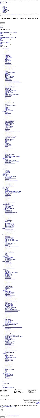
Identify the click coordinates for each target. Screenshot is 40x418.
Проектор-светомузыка (9, 359)
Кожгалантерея (7, 143)
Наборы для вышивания (9, 363)
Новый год (6, 356)
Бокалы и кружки (8, 66)
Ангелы (6, 114)
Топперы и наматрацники (9, 252)
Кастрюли (6, 71)
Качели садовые (7, 276)
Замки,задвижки (7, 294)
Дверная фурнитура (8, 210)
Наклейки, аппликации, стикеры (10, 120)
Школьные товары (8, 157)
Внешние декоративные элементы (11, 330)
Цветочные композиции (9, 233)
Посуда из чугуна (8, 91)
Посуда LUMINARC (8, 89)
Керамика (4, 158)
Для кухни (6, 235)
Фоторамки (7, 130)
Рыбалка (6, 283)
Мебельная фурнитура (8, 213)
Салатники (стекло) (8, 95)
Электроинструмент (8, 312)
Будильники (7, 216)
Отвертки (6, 302)
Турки (6, 106)
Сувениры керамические (9, 126)
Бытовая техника (5, 256)
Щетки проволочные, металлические (11, 311)
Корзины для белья (8, 244)
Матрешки (6, 119)
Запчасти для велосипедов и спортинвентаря (13, 191)
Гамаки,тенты (7, 271)
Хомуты (6, 349)
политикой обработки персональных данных (8, 406)
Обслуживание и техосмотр (9, 339)
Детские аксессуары (8, 140)
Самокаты (6, 199)
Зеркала (6, 141)
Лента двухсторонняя (8, 338)
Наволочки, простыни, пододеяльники (11, 246)
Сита (5, 97)
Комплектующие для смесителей (10, 176)
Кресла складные (8, 278)
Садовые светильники (8, 284)
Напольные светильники (9, 182)
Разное (6, 53)
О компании (4, 7)
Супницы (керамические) (9, 102)
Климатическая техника (9, 257)
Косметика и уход (8, 144)
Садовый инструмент (8, 286)
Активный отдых (8, 262)
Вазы (3, 222)
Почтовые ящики (8, 250)
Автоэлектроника (8, 328)
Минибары (6, 82)
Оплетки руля (7, 340)
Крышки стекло (7, 78)
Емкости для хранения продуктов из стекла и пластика (14, 69)
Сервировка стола (8, 96)
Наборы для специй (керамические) (11, 86)
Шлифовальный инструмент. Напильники (12, 310)
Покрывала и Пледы (8, 248)
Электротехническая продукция (10, 324)
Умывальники (7, 288)
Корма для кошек (8, 207)
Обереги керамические (9, 122)
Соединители (7, 179)
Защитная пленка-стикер (9, 238)
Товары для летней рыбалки (10, 202)
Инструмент (4, 290)
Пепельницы (4, 173)
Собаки (6, 168)
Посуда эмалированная (9, 92)
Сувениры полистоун (8, 127)
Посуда (6, 370)
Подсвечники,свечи (8, 124)
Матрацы (6, 245)
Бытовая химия (7, 236)
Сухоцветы (7, 232)
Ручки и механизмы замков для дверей (11, 214)
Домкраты (6, 332)
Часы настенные (7, 218)
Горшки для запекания (9, 67)
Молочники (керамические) (9, 84)
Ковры (6, 241)
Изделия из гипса (5, 48)
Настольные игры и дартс (9, 121)
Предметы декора (5, 174)
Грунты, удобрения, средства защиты (11, 272)
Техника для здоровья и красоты (10, 259)
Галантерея (4, 133)
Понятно (2, 407)
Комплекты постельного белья (10, 243)
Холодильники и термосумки (10, 348)
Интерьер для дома (8, 315)
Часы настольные (8, 219)
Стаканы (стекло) (8, 99)
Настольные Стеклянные (9, 227)
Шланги (6, 289)
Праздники (4, 353)
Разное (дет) (7, 266)
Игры (6, 354)
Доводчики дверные (8, 211)
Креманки (6, 75)
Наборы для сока (8, 85)
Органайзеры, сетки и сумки (10, 341)
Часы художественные (8, 220)
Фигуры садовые (8, 162)
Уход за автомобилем (8, 347)
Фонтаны (6, 128)
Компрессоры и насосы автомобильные (12, 335)
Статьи (3, 385)
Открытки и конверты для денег (10, 357)
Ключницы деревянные (9, 118)
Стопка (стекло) (7, 101)
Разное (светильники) (8, 185)
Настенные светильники (9, 183)
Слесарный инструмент (9, 304)
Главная (3, 6)
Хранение (6, 254)
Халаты (6, 253)
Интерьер (6, 50)
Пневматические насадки (9, 343)
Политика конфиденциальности (8, 387)
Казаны (6, 70)
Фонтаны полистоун (8, 64)
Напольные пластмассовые (9, 225)
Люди (6, 51)
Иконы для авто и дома (9, 374)
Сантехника (4, 175)
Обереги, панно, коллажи (9, 369)
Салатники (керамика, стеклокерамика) (12, 94)
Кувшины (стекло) (8, 79)
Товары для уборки (8, 322)
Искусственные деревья (9, 229)
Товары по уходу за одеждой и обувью (11, 323)
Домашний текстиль (6, 151)
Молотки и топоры (8, 299)
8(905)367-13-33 (3, 1)
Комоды (6, 242)
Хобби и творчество (8, 366)
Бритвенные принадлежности (10, 137)
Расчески (6, 146)
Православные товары (6, 373)
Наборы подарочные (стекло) (10, 87)
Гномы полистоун (8, 56)
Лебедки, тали (7, 337)
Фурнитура (4, 209)
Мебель (6, 61)
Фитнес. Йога (7, 203)
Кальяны (6, 112)
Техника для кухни (8, 260)
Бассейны (6, 189)
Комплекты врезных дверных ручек (11, 212)
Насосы (6, 198)
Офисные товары (8, 155)
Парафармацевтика (8, 145)
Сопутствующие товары (9, 305)
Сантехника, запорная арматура (10, 178)
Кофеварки (6, 73)
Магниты (4, 169)
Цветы (3, 228)
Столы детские (7, 267)
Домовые (6, 117)
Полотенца (6, 249)
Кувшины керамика (8, 80)
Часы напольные (8, 217)
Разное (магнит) (7, 172)
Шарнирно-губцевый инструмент (11, 309)
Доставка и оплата (5, 10)
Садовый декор (7, 285)
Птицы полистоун (8, 62)
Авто (3, 326)
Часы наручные (7, 148)
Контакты (4, 12)
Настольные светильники (9, 184)
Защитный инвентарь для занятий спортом (12, 192)
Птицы (6, 52)
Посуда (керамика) (8, 88)
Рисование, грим (8, 365)
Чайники (6, 108)
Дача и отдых (4, 269)
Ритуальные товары (8, 231)
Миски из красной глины (9, 83)
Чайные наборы (7, 109)
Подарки (4, 111)
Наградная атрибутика (9, 355)
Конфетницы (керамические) (10, 72)
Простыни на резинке (8, 251)
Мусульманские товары (6, 367)
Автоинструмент (8, 291)
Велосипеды (7, 190)
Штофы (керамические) (9, 110)
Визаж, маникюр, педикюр (9, 139)
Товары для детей (5, 261)
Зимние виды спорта (8, 193)
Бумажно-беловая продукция (10, 154)
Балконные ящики (8, 314)
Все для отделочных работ (9, 293)
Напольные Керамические (9, 223)
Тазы (5, 318)
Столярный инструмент (9, 306)
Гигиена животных (8, 206)
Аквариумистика (8, 113)
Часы (3, 215)
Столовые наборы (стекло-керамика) (11, 100)
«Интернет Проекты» (38, 403)
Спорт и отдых (5, 188)
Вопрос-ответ (4, 9)
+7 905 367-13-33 (5, 396)
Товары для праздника (9, 360)
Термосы (6, 104)
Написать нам (2, 3)
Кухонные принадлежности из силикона (12, 81)
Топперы (6, 361)
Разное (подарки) (8, 125)
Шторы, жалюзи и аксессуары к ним (11, 152)
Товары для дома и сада (9, 320)
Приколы (6, 358)
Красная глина (7, 74)
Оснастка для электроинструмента (11, 301)
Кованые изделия (5, 325)
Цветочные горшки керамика (10, 163)
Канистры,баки (7, 316)
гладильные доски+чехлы (9, 237)
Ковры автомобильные (9, 334)
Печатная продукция (8, 265)
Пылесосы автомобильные (9, 345)
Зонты (6, 142)
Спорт (6, 201)
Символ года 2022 (5, 187)
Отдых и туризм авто (8, 342)
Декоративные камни (8, 116)
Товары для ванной (8, 319)
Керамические (7, 171)
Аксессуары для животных (9, 205)
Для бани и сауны (8, 273)
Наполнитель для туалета (9, 208)
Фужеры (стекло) (8, 107)
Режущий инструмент (8, 303)
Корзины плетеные (8, 277)
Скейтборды (7, 200)
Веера (6, 138)
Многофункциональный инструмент (11, 298)
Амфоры (6, 159)
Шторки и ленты (8, 351)
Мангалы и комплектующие (10, 279)
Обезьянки (6, 166)
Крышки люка (7, 59)
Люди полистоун (8, 60)
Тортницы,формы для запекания (10, 105)
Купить (1, 27)
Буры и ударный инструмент (10, 292)
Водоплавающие (8, 55)
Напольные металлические (9, 224)
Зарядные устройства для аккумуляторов (12, 333)
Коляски (6, 196)
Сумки (6, 147)
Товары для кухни (8, 321)
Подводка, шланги (8, 177)
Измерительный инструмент (10, 295)
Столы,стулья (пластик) (9, 287)
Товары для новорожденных (10, 268)
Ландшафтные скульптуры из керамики (12, 161)
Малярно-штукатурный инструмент (11, 297)
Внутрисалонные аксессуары (10, 331)
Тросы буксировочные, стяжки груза (11, 346)
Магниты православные (9, 375)
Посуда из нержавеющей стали (10, 90)
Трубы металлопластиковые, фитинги (11, 180)
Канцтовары (4, 153)
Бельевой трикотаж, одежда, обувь (11, 136)
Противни (6, 93)
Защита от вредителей (8, 274)
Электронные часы (8, 221)
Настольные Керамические (9, 226)
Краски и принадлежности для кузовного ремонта (13, 336)
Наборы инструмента (8, 300)
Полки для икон (7, 376)
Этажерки (6, 255)
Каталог (3, 8)
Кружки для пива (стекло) (9, 76)
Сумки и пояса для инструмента (10, 307)
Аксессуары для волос (8, 134)
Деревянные (7, 170)
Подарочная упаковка (8, 132)
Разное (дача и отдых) (8, 281)
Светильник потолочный (9, 186)
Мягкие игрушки (8, 264)
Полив (6, 280)
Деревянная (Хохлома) (9, 68)
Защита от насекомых (8, 275)
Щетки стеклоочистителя (9, 352)
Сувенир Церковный (8, 378)
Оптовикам (4, 11)
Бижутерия (6, 150)
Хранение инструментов (9, 308)
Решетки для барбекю (8, 282)
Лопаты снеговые (8, 317)
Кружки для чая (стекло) (9, 77)
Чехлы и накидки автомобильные (11, 350)
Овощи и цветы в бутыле (9, 123)
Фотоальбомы (7, 129)
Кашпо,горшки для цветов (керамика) (11, 240)
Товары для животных (6, 204)
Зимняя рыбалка (7, 194)
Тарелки (6, 103)
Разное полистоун (8, 63)
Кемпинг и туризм (8, 195)
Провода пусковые (8, 344)
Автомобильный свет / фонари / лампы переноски (13, 327)
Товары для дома (5, 234)
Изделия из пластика (6, 54)
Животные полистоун (8, 57)
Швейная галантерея (8, 149)
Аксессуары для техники (9, 135)
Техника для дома (8, 258)
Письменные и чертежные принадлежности (12, 156)
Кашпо (6, 58)
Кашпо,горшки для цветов (9, 239)
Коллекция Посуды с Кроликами (10, 160)
